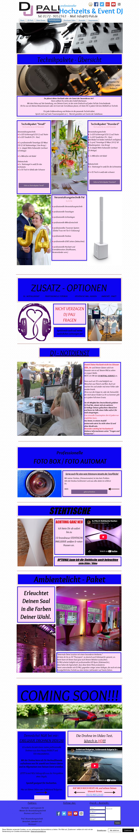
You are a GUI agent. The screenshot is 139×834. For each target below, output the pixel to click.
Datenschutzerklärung (38, 831)
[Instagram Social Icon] (119, 4)
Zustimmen (128, 830)
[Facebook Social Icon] (96, 4)
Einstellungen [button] (101, 830)
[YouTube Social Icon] (113, 4)
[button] (105, 322)
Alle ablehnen (114, 830)
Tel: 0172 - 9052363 (52, 16)
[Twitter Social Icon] (102, 4)
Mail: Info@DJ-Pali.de (84, 16)
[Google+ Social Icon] (108, 4)
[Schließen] (136, 830)
